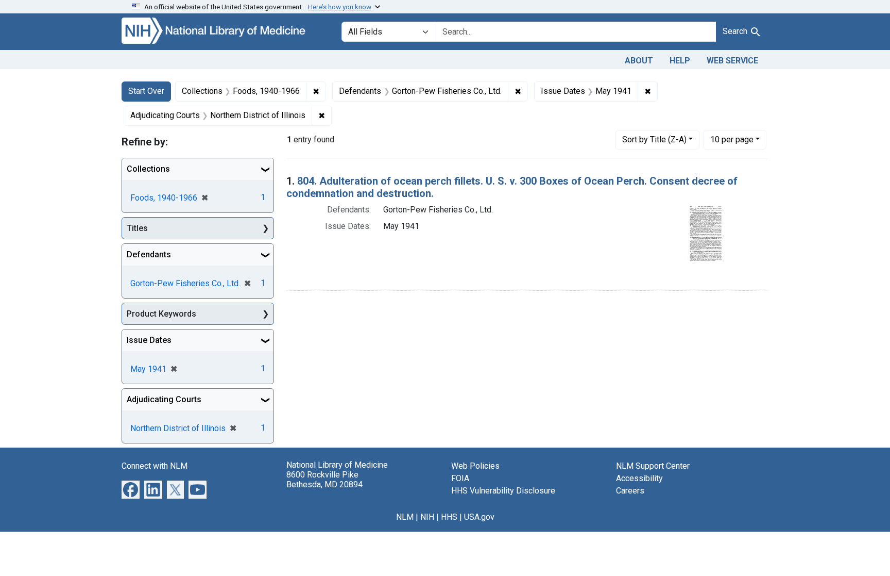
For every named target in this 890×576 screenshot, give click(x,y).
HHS (449, 517)
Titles (137, 228)
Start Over (146, 91)
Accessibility (639, 478)
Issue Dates (149, 340)
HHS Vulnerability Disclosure (503, 491)
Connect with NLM (154, 466)
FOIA (460, 478)
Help (680, 60)
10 (732, 139)
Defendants (149, 254)
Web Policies (475, 466)
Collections (148, 169)
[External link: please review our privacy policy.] (131, 489)
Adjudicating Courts (164, 399)
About (639, 60)
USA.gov (479, 517)
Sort (654, 139)
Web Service (732, 60)
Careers (630, 491)
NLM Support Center (653, 466)
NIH (427, 517)
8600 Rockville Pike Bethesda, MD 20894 (324, 479)
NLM (405, 517)
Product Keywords (161, 314)
